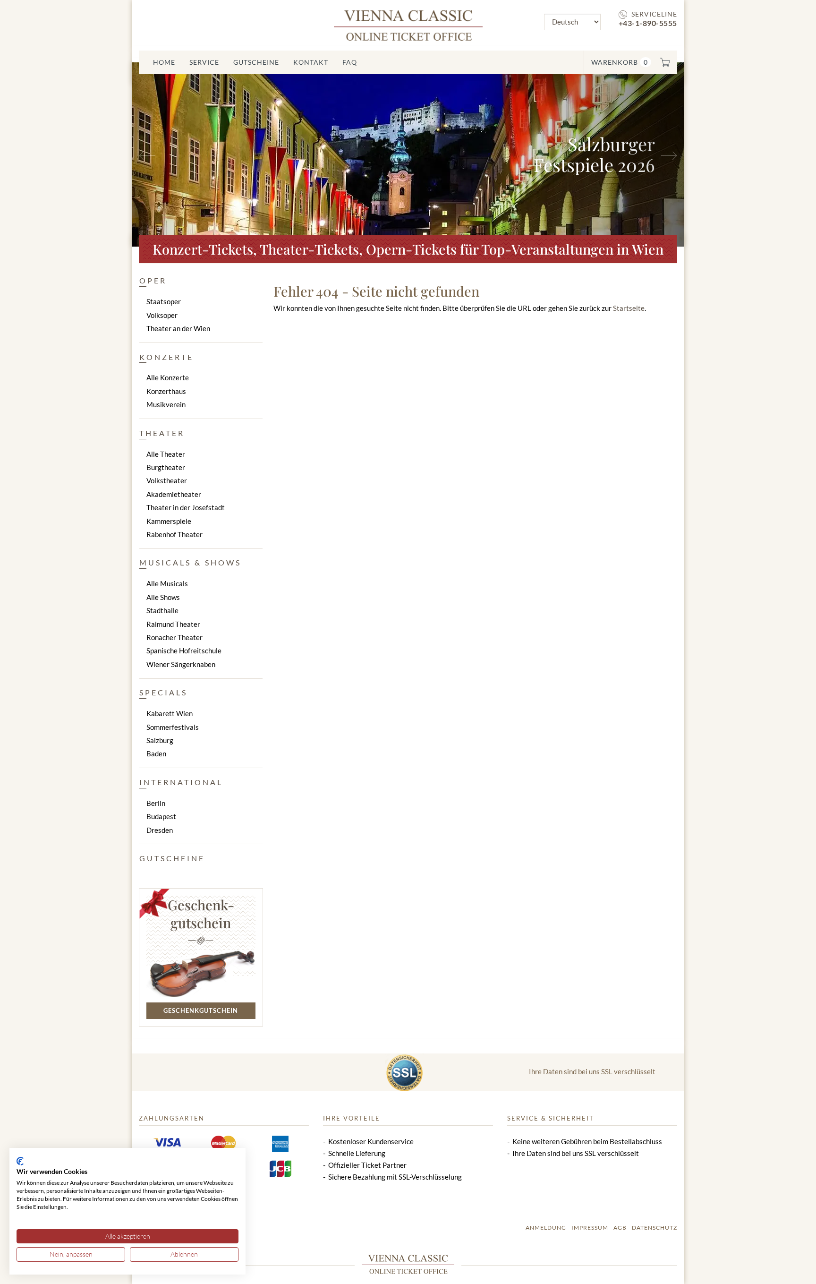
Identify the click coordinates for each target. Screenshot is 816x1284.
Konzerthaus (166, 391)
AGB (620, 1227)
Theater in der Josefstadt (185, 507)
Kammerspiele (168, 521)
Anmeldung (546, 1227)
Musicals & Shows (190, 562)
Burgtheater (165, 467)
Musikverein (166, 404)
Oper (153, 280)
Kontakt (310, 62)
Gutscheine (256, 62)
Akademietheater (173, 494)
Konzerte (166, 356)
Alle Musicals (167, 583)
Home (164, 62)
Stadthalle (162, 610)
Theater (162, 432)
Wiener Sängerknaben (180, 664)
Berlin (155, 803)
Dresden (159, 830)
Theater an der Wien (178, 328)
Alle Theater (165, 454)
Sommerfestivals (172, 727)
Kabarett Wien (169, 713)
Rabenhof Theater (174, 534)
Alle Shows (163, 597)
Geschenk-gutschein (201, 914)
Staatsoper (163, 301)
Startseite (629, 308)
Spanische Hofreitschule (183, 650)
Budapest (161, 816)
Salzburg (159, 740)
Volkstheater (166, 480)
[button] (173, 154)
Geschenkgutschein (200, 1010)
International (181, 782)
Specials (163, 692)
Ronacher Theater (174, 637)
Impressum (589, 1227)
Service (204, 62)
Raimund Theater (173, 624)
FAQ (349, 62)
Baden (156, 753)
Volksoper (162, 315)
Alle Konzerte (167, 377)
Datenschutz (654, 1227)
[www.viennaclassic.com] (408, 24)
